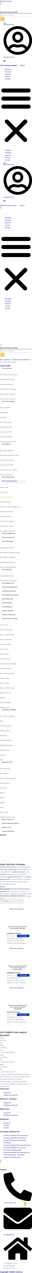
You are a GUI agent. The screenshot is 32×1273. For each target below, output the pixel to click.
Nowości (8, 74)
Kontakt (7, 79)
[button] (16, 115)
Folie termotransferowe (21, 360)
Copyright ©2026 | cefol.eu (11, 1272)
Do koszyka (23, 936)
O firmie (7, 76)
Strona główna (5, 360)
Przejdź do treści (6, 1)
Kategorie (8, 69)
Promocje (8, 72)
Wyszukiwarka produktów (9, 12)
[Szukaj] (2, 19)
